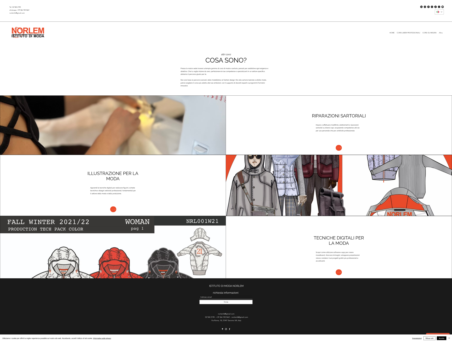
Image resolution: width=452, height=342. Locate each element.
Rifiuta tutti (429, 338)
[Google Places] (222, 329)
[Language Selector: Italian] (439, 11)
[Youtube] (442, 7)
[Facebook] (229, 329)
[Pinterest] (428, 7)
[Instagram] (425, 7)
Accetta (441, 338)
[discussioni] (432, 7)
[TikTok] (435, 7)
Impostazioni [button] (417, 338)
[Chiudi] (449, 338)
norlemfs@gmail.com (17, 13)
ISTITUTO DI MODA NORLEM (226, 285)
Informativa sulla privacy (102, 338)
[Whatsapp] (439, 7)
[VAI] (339, 148)
